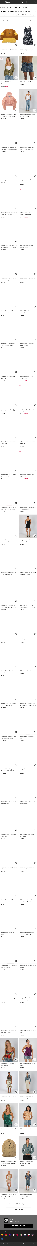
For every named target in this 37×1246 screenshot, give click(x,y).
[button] (2, 1235)
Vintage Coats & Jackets (20, 15)
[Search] (22, 2)
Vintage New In (6, 15)
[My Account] (26, 2)
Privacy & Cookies (27, 1243)
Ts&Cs (34, 1243)
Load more (18, 1210)
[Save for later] (16, 45)
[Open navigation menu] (2, 2)
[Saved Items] (30, 2)
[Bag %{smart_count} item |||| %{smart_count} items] (35, 2)
